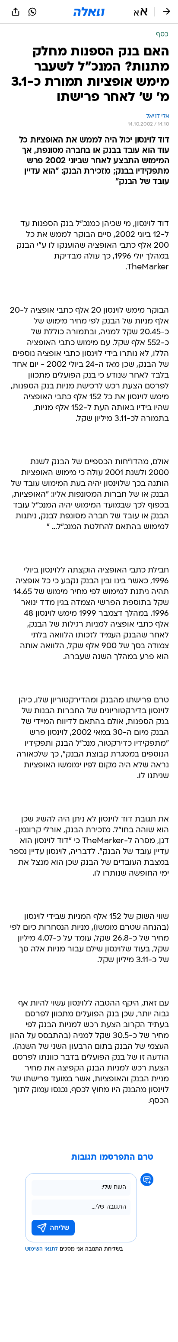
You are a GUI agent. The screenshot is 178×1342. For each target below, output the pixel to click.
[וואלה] (89, 11)
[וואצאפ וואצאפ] (32, 11)
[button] (140, 12)
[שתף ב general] (15, 11)
